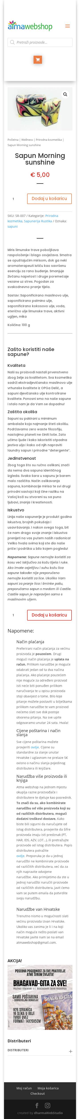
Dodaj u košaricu (49, 199)
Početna (13, 140)
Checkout (37, 1093)
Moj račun (24, 1088)
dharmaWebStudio (48, 1113)
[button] (65, 94)
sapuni (13, 226)
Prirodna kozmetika (49, 140)
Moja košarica (48, 1088)
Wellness (27, 140)
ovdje (35, 747)
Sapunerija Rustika (38, 221)
